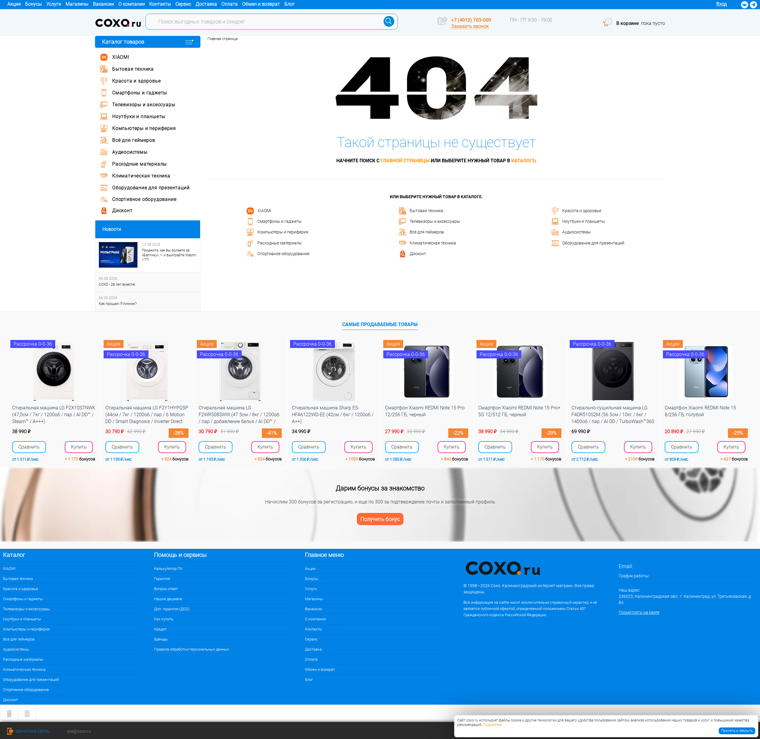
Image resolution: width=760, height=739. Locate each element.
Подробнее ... (494, 725)
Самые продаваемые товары (380, 324)
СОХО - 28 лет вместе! (117, 284)
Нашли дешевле (168, 599)
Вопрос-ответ (166, 589)
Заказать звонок (470, 26)
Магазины (77, 4)
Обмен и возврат (261, 4)
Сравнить (29, 447)
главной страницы (405, 160)
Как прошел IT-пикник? (118, 304)
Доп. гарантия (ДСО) (171, 609)
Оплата (229, 4)
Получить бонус (380, 519)
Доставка (206, 4)
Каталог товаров (123, 42)
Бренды (161, 639)
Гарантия (162, 578)
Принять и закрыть (737, 731)
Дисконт (418, 253)
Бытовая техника (426, 210)
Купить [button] (79, 447)
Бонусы (33, 4)
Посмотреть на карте (639, 612)
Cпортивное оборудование (283, 253)
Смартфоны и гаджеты (279, 221)
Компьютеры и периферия (282, 232)
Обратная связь (32, 731)
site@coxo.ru (79, 731)
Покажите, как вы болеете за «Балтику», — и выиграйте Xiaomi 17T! (169, 255)
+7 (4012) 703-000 (471, 20)
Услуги (53, 4)
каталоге (523, 160)
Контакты (160, 4)
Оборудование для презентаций (593, 242)
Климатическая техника (433, 242)
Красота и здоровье (581, 210)
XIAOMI (264, 210)
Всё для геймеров (427, 232)
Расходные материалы (279, 242)
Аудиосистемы (576, 232)
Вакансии (103, 4)
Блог (289, 4)
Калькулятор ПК (168, 568)
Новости (111, 229)
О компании (131, 4)
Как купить (163, 619)
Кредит (160, 629)
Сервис (183, 4)
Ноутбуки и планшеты (583, 221)
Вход (721, 4)
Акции (14, 4)
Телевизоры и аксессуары (435, 221)
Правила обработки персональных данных (191, 649)
